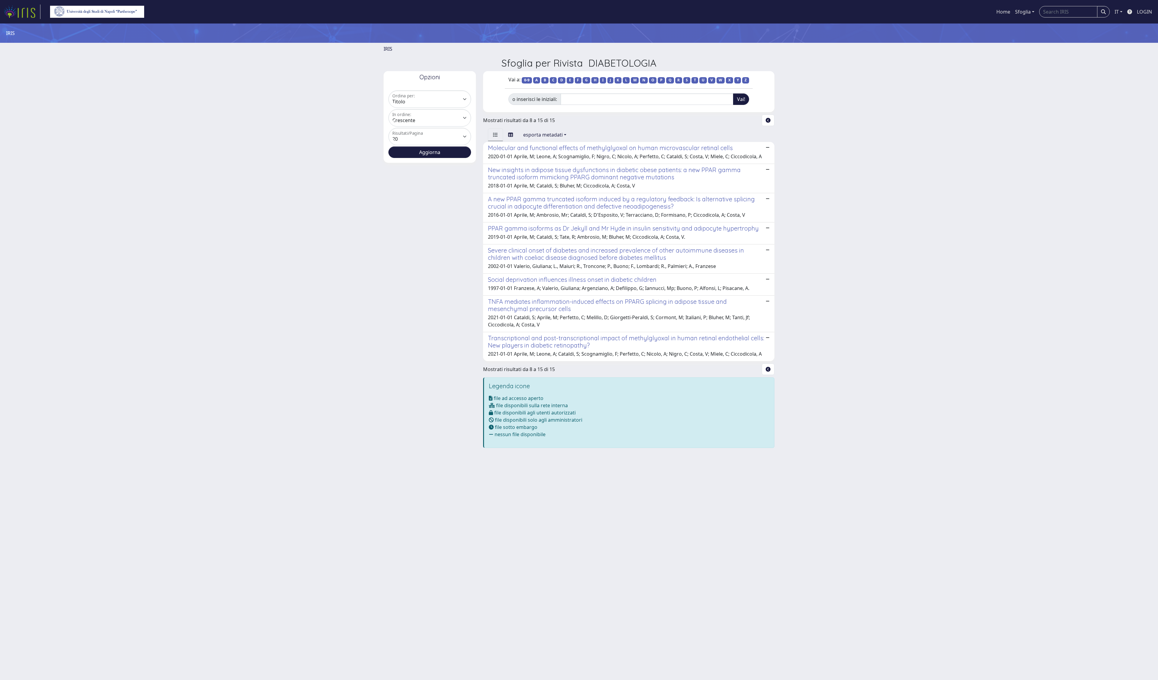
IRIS (388, 49)
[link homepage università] (97, 12)
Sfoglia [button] (1023, 11)
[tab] (495, 134)
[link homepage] (22, 12)
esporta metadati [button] (543, 134)
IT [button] (1117, 11)
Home (1003, 11)
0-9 (527, 80)
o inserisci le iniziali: (534, 99)
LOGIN (1144, 11)
